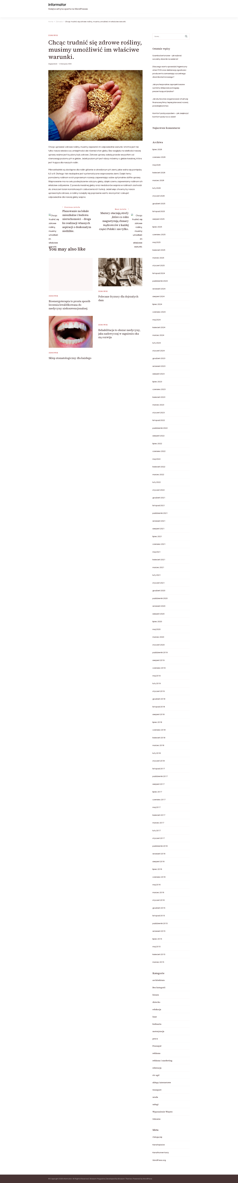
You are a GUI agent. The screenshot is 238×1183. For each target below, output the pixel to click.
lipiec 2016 (157, 869)
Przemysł (156, 1046)
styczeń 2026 (158, 196)
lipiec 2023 (157, 382)
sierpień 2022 (158, 436)
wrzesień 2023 (158, 366)
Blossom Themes (125, 1179)
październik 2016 (160, 846)
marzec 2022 (158, 475)
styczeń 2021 (158, 583)
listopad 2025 (158, 211)
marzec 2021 (158, 567)
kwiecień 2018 (158, 738)
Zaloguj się (157, 1137)
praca (155, 1038)
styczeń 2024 (158, 351)
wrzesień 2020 (158, 606)
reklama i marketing (162, 1060)
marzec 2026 (158, 180)
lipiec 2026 (157, 149)
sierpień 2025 (158, 219)
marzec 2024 (158, 335)
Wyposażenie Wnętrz (162, 1111)
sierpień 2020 (158, 614)
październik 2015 (160, 923)
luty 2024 (156, 343)
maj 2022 (156, 459)
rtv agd (155, 1075)
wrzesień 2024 (158, 289)
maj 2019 (156, 676)
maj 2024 (156, 320)
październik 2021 (160, 513)
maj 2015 (156, 947)
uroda (155, 1097)
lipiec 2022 (157, 444)
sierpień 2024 (158, 296)
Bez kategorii (158, 987)
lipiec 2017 (157, 792)
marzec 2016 (158, 892)
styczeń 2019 (158, 691)
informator (57, 5)
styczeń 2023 (158, 413)
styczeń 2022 (158, 490)
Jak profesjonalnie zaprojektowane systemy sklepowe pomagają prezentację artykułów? (168, 87)
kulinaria (156, 1024)
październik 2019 (160, 652)
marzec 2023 (158, 405)
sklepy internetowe (161, 1082)
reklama (156, 1053)
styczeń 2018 (158, 761)
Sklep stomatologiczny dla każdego (70, 358)
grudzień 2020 (158, 591)
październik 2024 (160, 281)
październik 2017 (160, 776)
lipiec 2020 (157, 622)
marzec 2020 (158, 637)
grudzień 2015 (158, 908)
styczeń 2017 (158, 838)
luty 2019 (156, 683)
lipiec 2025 (157, 227)
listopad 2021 (158, 505)
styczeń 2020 (158, 645)
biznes (155, 994)
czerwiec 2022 (158, 451)
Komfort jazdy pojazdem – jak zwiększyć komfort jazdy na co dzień (170, 115)
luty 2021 (156, 575)
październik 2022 (160, 428)
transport (156, 1089)
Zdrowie (53, 35)
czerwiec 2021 (158, 544)
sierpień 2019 (158, 660)
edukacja (156, 1009)
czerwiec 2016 (158, 877)
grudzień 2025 (158, 204)
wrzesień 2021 (158, 521)
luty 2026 (156, 188)
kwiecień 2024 (158, 327)
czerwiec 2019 (158, 668)
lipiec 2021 (157, 536)
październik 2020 (160, 598)
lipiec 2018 (157, 722)
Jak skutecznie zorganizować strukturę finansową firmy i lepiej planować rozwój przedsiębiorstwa (170, 102)
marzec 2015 (158, 962)
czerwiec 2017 (158, 800)
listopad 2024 (158, 273)
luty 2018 (156, 753)
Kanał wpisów (158, 1145)
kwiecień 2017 (158, 815)
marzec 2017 (158, 823)
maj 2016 (156, 885)
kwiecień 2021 (158, 560)
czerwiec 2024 (158, 312)
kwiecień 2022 (158, 467)
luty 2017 (156, 831)
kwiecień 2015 (158, 954)
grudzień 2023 (158, 358)
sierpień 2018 (158, 714)
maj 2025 (156, 242)
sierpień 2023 (158, 374)
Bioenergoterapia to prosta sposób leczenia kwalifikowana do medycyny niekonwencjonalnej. (69, 304)
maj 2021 (156, 552)
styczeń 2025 (158, 265)
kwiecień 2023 (158, 397)
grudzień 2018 (158, 699)
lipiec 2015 (157, 939)
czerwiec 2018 (158, 730)
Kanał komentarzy (160, 1153)
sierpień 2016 (158, 862)
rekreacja (157, 1067)
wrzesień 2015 (158, 931)
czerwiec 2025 (158, 235)
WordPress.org (159, 1160)
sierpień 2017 (158, 784)
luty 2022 (156, 482)
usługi (155, 1104)
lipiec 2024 (157, 304)
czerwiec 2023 (158, 389)
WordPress (147, 1179)
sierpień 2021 (158, 529)
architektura (158, 980)
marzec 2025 (158, 258)
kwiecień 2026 (158, 173)
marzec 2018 (158, 745)
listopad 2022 (158, 420)
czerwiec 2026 (158, 157)
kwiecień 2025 (158, 250)
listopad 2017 (158, 769)
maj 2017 (156, 807)
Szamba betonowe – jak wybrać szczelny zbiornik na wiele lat (167, 57)
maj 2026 (156, 165)
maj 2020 (156, 629)
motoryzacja (158, 1031)
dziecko (156, 1002)
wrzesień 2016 (158, 854)
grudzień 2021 (158, 498)
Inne (154, 1016)
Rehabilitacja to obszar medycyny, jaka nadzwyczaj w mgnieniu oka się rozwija (119, 333)
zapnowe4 (52, 64)
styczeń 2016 (158, 900)
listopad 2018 (158, 707)
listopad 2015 (158, 916)
